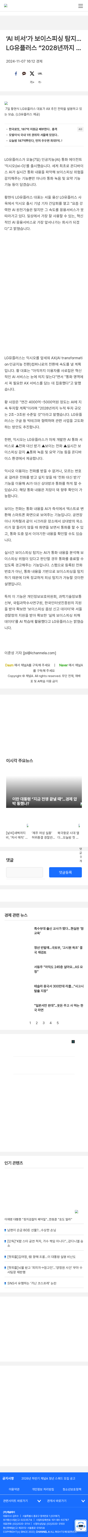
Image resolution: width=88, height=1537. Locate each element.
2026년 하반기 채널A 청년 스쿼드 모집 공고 (48, 1478)
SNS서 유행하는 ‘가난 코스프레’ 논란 (31, 1283)
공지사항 (8, 1478)
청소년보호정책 (72, 1489)
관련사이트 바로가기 (15, 1501)
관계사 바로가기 (57, 1501)
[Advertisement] (44, 1416)
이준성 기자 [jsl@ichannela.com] (30, 653)
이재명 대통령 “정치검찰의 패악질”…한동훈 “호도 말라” (38, 1219)
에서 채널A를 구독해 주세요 (28, 665)
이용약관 (14, 1489)
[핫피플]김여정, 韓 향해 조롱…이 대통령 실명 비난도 (41, 1257)
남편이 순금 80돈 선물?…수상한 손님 (31, 1230)
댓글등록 (65, 872)
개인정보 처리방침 (43, 1489)
